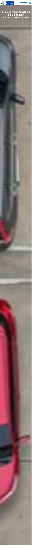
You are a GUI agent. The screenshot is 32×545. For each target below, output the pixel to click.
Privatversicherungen (22, 17)
